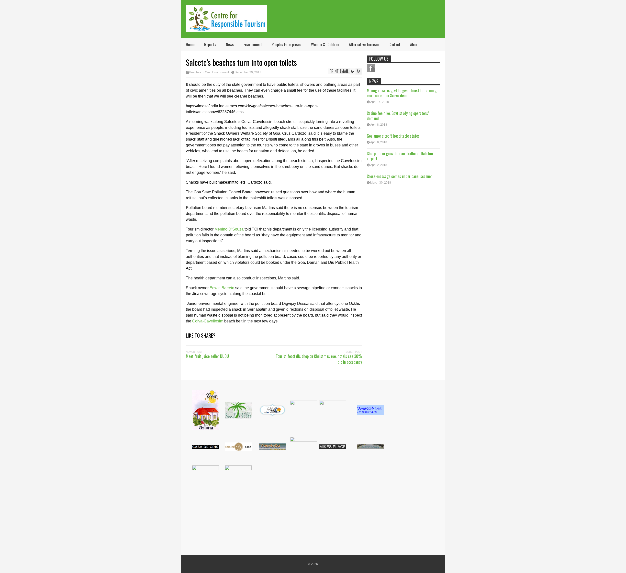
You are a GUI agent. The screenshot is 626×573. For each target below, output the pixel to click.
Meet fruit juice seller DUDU (207, 356)
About (414, 44)
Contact (394, 44)
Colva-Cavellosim (207, 321)
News (230, 44)
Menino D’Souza (229, 229)
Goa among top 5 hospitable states (393, 136)
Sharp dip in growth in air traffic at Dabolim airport (400, 156)
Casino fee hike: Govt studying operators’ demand (398, 115)
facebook (371, 68)
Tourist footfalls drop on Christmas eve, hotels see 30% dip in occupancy (319, 359)
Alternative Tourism (364, 44)
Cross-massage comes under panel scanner (399, 176)
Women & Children (325, 44)
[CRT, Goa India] (226, 28)
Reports (210, 44)
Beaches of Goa (200, 72)
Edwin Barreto (222, 288)
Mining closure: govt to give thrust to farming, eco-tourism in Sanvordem (402, 93)
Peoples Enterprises (286, 44)
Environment (253, 44)
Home (190, 44)
